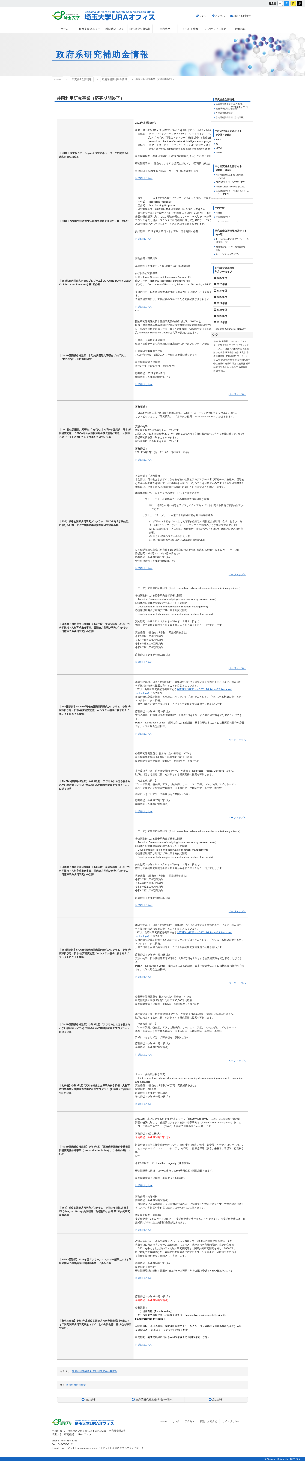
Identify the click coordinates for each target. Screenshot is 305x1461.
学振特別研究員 (223, 217)
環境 (234, 363)
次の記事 (217, 1399)
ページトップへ (237, 394)
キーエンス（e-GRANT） (228, 254)
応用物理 (225, 360)
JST (217, 144)
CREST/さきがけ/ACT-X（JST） (231, 182)
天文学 (243, 352)
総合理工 (234, 367)
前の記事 (90, 1399)
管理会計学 (223, 367)
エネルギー (234, 341)
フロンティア (229, 345)
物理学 (228, 363)
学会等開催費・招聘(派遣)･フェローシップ (231, 356)
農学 (218, 371)
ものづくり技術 (220, 341)
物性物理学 (218, 363)
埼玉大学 (66, 15)
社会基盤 (241, 363)
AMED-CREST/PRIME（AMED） (231, 186)
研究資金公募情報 (82, 79)
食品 (223, 371)
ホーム (57, 79)
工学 (218, 360)
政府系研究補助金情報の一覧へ (154, 1399)
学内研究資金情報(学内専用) (229, 104)
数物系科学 (245, 360)
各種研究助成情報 (224, 113)
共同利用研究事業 (238, 349)
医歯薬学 (229, 352)
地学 (237, 352)
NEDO (219, 148)
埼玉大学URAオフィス (120, 15)
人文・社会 (223, 349)
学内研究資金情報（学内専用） (230, 117)
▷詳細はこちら (143, 178)
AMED (219, 152)
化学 (222, 352)
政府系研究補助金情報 (114, 79)
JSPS (218, 139)
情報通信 (234, 360)
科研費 (219, 212)
